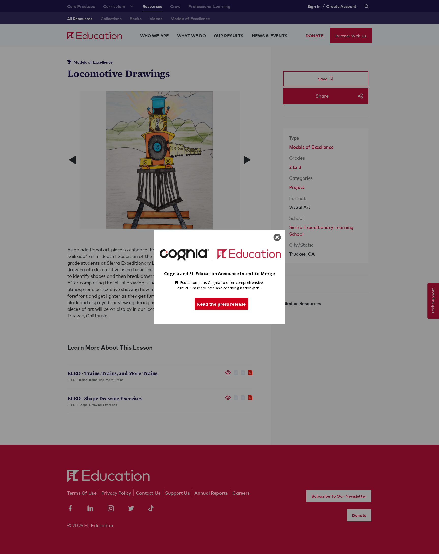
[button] (219, 274)
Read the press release (221, 303)
